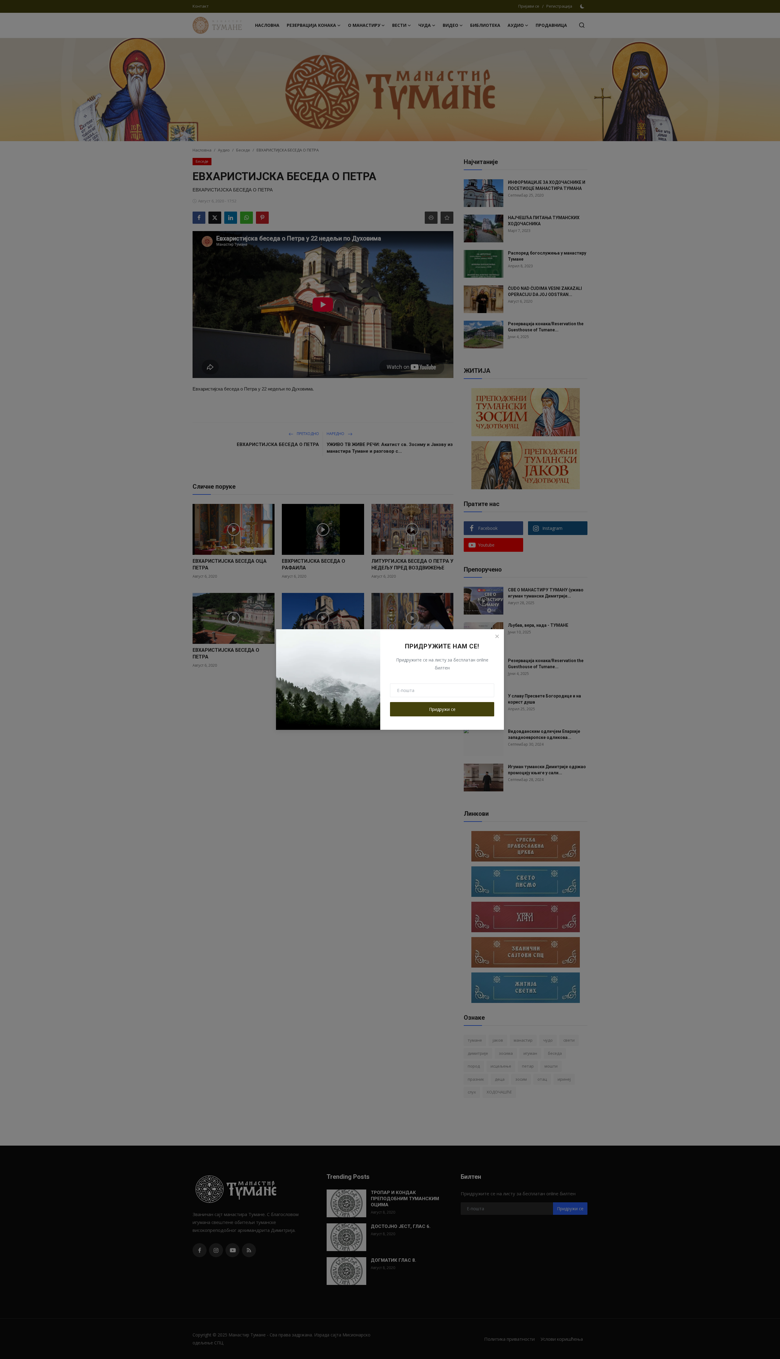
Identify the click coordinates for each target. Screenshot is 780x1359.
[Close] (497, 636)
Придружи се (442, 709)
